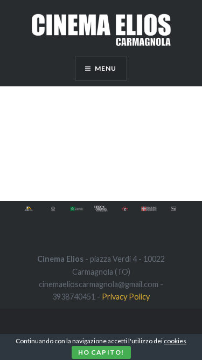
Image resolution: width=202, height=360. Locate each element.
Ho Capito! (101, 352)
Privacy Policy (126, 296)
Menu (106, 68)
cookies (175, 341)
